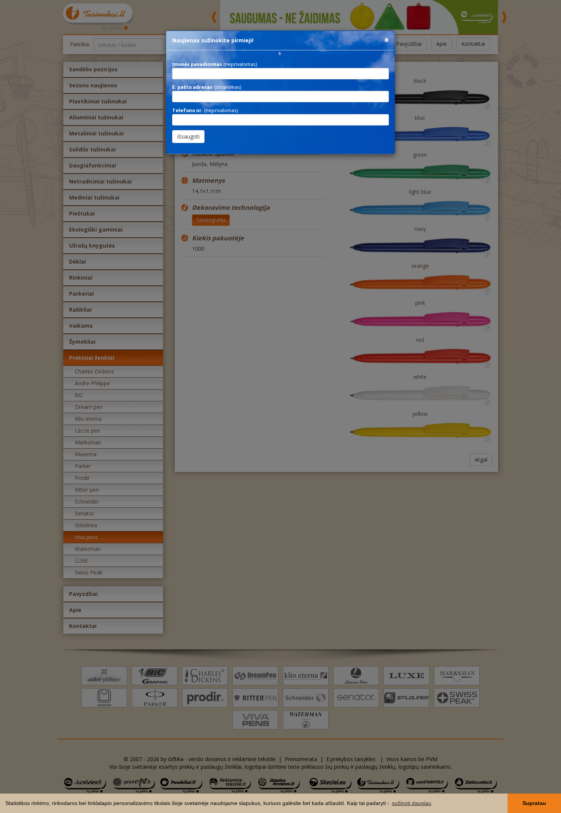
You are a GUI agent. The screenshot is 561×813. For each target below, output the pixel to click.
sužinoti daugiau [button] (411, 803)
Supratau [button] (534, 803)
